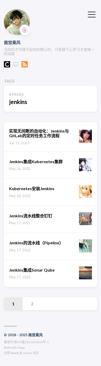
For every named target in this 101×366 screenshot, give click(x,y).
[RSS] (24, 65)
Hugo (21, 347)
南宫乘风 (12, 42)
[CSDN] (7, 65)
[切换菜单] (91, 14)
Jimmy (27, 353)
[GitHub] (16, 65)
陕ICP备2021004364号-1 (31, 342)
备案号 (8, 342)
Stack (15, 353)
